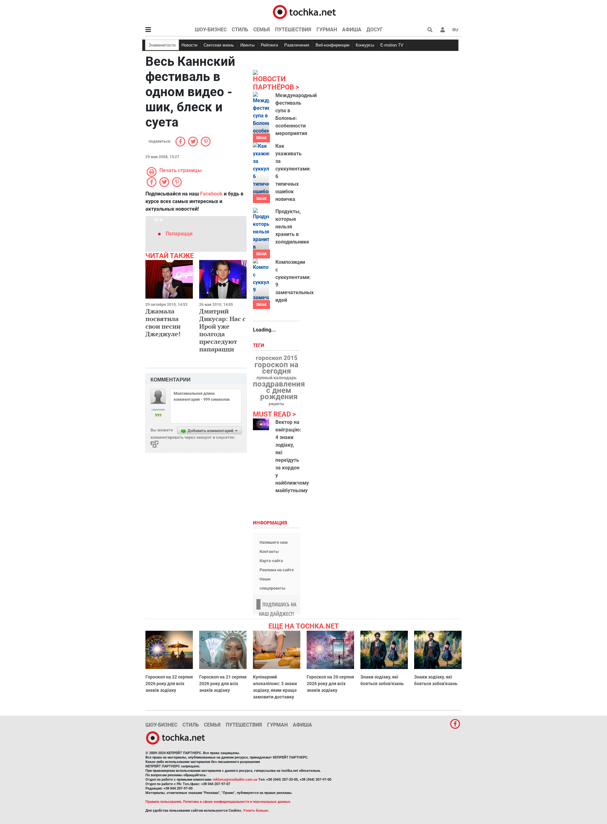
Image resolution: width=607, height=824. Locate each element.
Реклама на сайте (277, 569)
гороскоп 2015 (276, 358)
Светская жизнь (219, 45)
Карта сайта (271, 560)
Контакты (269, 551)
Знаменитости (162, 45)
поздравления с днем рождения (279, 390)
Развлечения (296, 45)
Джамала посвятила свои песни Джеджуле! (163, 322)
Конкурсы (365, 45)
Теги (259, 345)
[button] (442, 30)
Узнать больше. (256, 811)
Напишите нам (274, 542)
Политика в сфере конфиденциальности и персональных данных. (237, 802)
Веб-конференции (332, 45)
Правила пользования (163, 802)
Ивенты (247, 45)
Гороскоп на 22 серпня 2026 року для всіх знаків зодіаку (169, 683)
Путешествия (293, 30)
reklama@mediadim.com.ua (235, 780)
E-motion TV (391, 45)
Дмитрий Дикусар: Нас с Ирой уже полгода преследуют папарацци (222, 330)
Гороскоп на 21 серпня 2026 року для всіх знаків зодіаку (223, 683)
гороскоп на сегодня (276, 368)
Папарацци (179, 234)
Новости (189, 45)
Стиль (240, 30)
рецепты (276, 404)
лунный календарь (276, 378)
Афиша (351, 30)
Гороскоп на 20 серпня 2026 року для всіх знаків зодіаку (330, 683)
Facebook (211, 194)
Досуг (374, 30)
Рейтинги (269, 45)
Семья (261, 30)
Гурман (326, 30)
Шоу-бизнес (211, 30)
